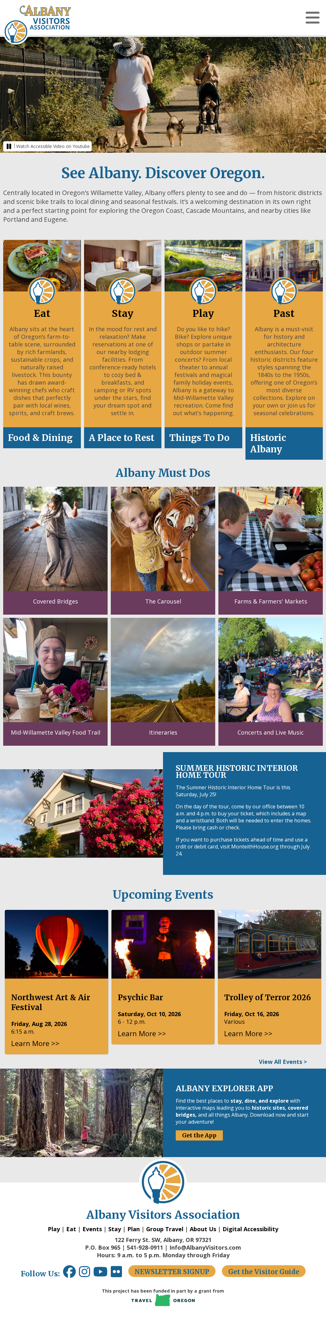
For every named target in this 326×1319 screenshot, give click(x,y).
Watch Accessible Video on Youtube (53, 146)
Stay (114, 1229)
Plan (133, 1229)
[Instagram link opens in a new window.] (86, 1274)
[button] (313, 17)
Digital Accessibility (250, 1229)
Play (54, 1229)
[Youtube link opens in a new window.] (102, 1274)
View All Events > (283, 1061)
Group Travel (164, 1229)
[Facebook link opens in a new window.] (69, 1274)
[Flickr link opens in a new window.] (119, 1274)
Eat (71, 1229)
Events (92, 1229)
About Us (203, 1229)
